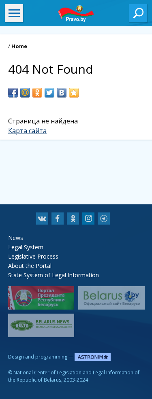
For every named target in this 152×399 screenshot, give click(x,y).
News (15, 238)
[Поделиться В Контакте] (61, 93)
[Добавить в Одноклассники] (37, 93)
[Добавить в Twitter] (49, 93)
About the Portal (29, 266)
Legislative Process (33, 256)
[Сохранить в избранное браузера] (74, 93)
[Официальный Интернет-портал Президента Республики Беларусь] (41, 298)
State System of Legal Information (53, 275)
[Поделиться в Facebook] (13, 93)
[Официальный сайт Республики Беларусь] (111, 298)
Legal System (25, 247)
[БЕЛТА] (41, 325)
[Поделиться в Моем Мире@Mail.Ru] (25, 93)
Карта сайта (27, 130)
